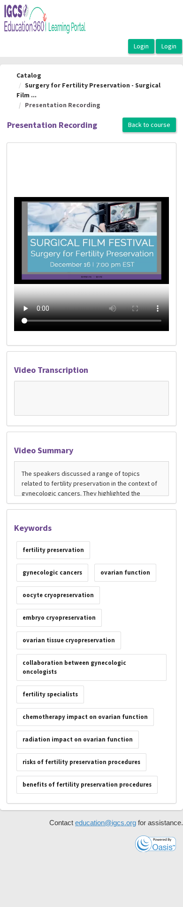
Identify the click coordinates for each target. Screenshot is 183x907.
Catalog (28, 75)
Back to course (149, 124)
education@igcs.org (105, 823)
